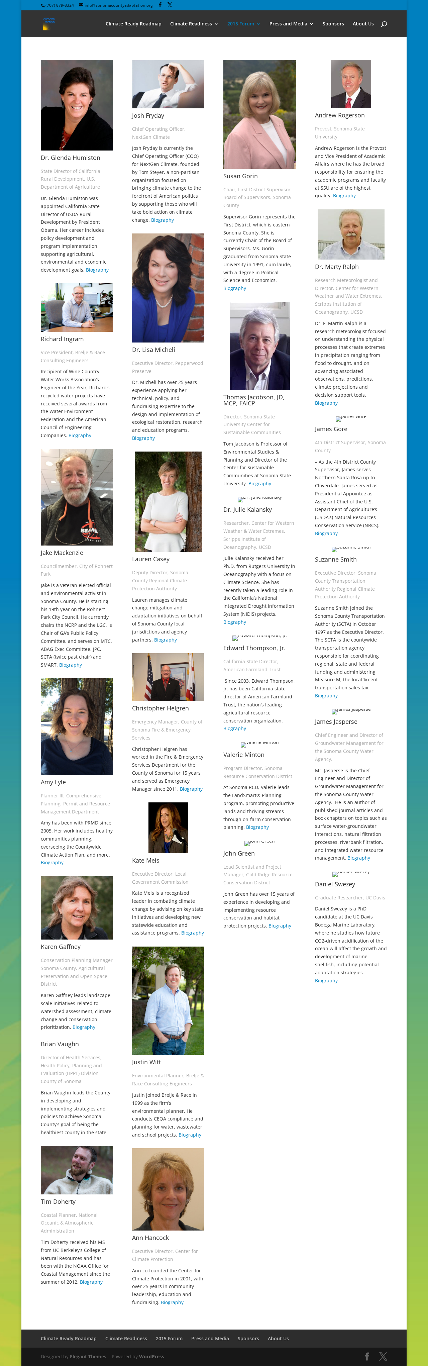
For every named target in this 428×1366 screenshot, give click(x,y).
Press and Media (288, 24)
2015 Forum (240, 24)
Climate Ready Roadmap (134, 24)
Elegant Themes (88, 1356)
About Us (363, 24)
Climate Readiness (191, 24)
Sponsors (333, 24)
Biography (97, 270)
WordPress (151, 1356)
